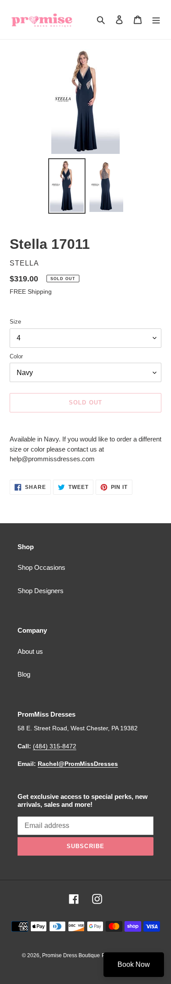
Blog (24, 674)
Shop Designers (41, 590)
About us (30, 651)
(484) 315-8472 (54, 746)
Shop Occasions (41, 567)
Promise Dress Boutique (71, 955)
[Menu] (156, 19)
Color (16, 356)
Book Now (134, 964)
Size (15, 321)
